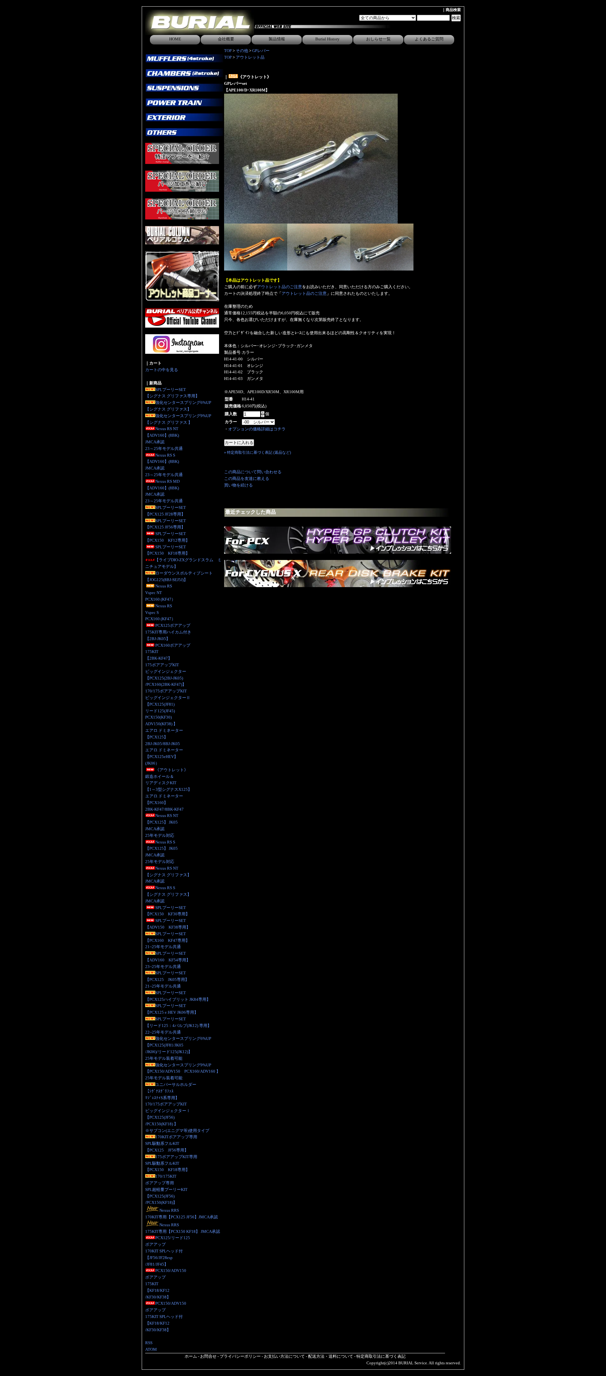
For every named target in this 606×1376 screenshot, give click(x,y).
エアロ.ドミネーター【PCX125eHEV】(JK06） (164, 757)
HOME (175, 39)
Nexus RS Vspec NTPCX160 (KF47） (160, 593)
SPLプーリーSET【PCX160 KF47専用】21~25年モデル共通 (167, 940)
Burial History (327, 39)
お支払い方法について (284, 1356)
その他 (242, 50)
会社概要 (226, 39)
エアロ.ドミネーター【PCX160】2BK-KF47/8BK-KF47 (164, 803)
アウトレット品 (250, 57)
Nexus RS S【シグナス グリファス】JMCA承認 (168, 894)
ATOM (151, 1349)
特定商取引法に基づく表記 (381, 1356)
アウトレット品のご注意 (279, 286)
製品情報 (277, 39)
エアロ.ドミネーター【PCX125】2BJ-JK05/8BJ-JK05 (164, 737)
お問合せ (208, 1356)
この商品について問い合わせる (253, 471)
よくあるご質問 (429, 39)
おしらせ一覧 (378, 39)
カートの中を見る (161, 369)
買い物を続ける (238, 485)
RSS (148, 1342)
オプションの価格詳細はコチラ (257, 429)
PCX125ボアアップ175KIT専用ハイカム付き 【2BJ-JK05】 (168, 632)
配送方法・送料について (330, 1356)
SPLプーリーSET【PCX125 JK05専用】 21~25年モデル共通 (167, 979)
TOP (228, 50)
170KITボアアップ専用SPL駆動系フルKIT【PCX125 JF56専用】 (171, 1143)
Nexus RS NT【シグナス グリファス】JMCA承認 (168, 875)
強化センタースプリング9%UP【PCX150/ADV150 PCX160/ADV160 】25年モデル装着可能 (182, 1072)
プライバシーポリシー (240, 1356)
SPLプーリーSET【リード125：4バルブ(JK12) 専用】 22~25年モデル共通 (178, 1026)
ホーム (191, 1356)
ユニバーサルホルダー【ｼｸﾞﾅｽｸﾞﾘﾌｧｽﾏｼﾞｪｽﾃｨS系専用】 (170, 1091)
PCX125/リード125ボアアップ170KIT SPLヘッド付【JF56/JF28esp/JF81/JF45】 (167, 1250)
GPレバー (261, 50)
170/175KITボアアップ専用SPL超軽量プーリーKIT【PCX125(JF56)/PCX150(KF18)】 (166, 1189)
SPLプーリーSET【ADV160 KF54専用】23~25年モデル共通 (167, 960)
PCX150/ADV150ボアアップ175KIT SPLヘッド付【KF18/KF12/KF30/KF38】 (165, 1316)
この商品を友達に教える (246, 478)
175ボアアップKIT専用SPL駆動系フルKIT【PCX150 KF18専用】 (171, 1163)
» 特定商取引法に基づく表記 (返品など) (257, 452)
